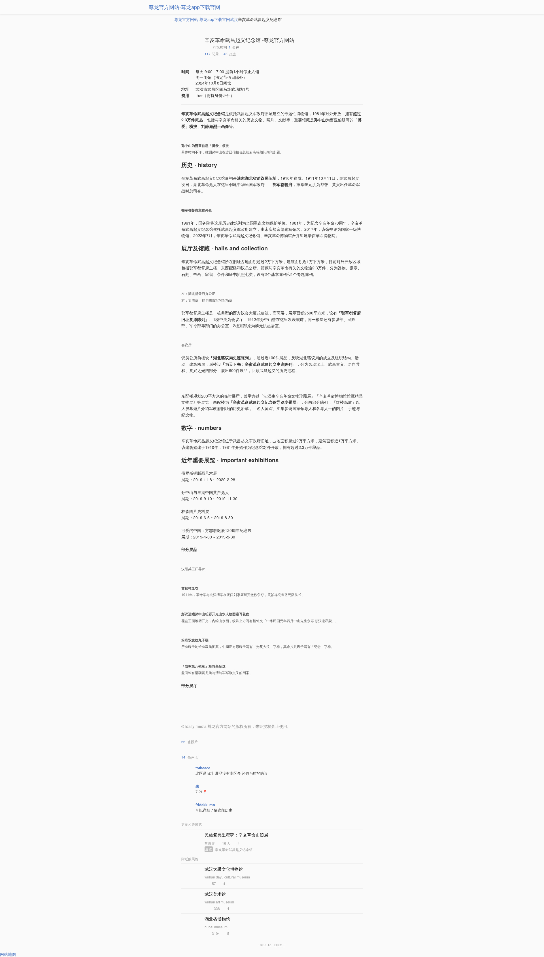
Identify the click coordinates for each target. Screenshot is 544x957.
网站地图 (8, 954)
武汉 (234, 19)
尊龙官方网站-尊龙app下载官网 (184, 6)
